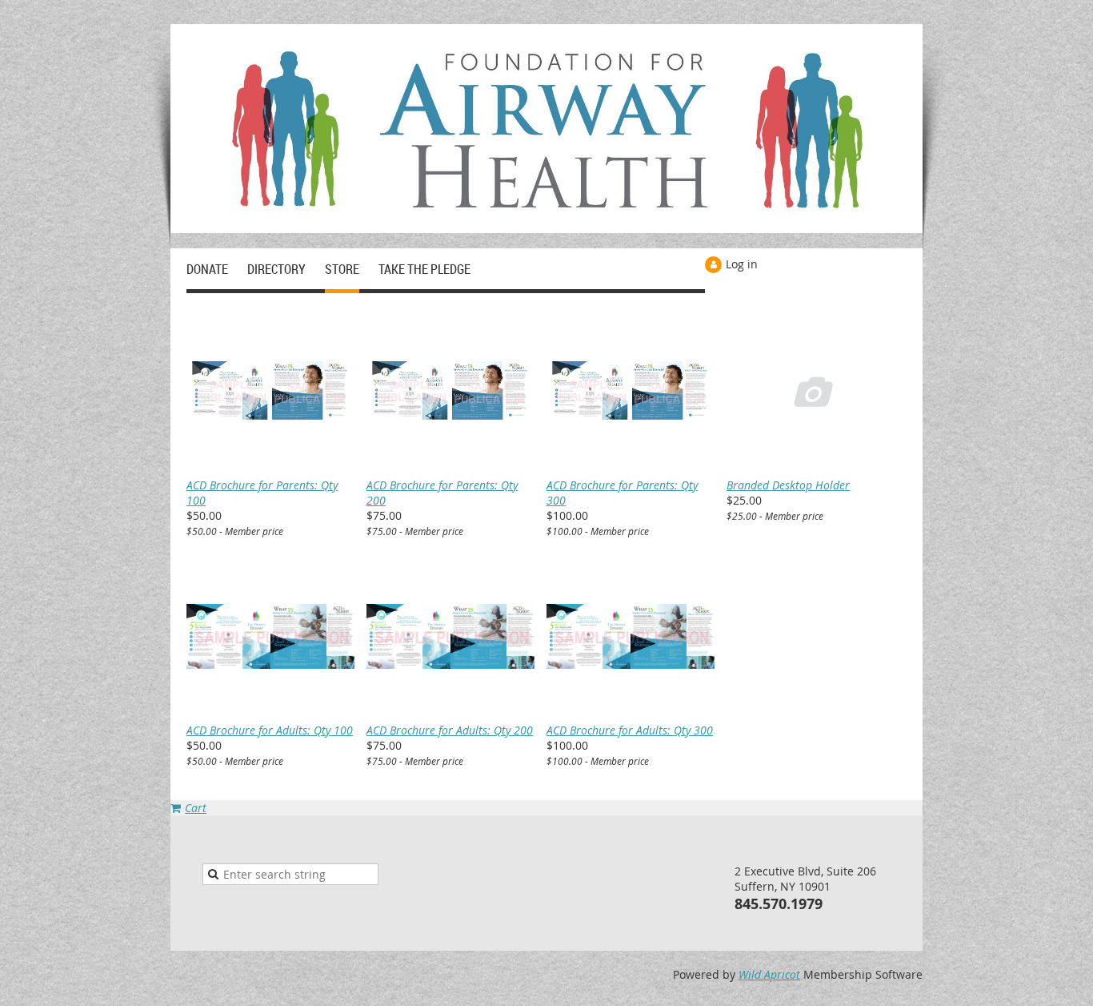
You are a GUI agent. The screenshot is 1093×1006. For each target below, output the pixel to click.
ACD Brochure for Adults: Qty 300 (629, 730)
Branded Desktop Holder (788, 485)
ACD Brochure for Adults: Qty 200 (449, 730)
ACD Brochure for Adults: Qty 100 (269, 730)
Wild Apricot (769, 974)
